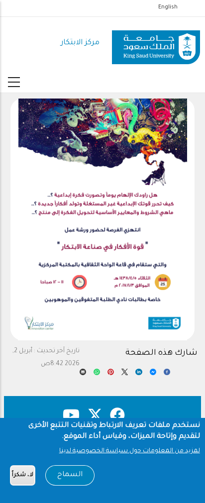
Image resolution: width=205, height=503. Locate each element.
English (168, 7)
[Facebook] (167, 374)
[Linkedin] (138, 374)
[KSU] (156, 43)
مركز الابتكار (80, 43)
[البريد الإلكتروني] (83, 374)
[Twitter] (124, 374)
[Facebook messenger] (153, 374)
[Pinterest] (110, 374)
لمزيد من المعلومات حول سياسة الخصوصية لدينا (129, 451)
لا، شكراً (22, 475)
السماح (70, 475)
